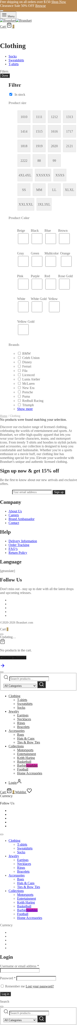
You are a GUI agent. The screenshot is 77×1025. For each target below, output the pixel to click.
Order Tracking (19, 545)
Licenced (28, 375)
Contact (14, 523)
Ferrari (26, 366)
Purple (35, 276)
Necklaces (24, 719)
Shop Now (58, 2)
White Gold (39, 299)
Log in (5, 994)
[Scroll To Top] (2, 667)
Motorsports (25, 750)
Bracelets (23, 727)
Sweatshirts (25, 704)
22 (25, 160)
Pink (20, 276)
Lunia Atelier (31, 379)
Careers (14, 515)
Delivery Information (23, 541)
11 (40, 117)
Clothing (14, 696)
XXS (46, 175)
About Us (15, 511)
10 (25, 117)
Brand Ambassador (21, 519)
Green (35, 253)
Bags (20, 734)
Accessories (17, 731)
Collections (16, 746)
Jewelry (14, 711)
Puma (26, 396)
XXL (29, 204)
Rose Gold (65, 276)
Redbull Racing (32, 401)
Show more (25, 409)
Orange (65, 253)
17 (71, 131)
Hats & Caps (25, 738)
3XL (47, 204)
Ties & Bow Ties (28, 742)
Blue (47, 230)
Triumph (28, 405)
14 (25, 131)
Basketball (24, 761)
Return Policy (18, 552)
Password (8, 978)
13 (71, 117)
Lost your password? (40, 986)
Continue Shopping (13, 657)
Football (22, 769)
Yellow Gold (25, 321)
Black (35, 230)
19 (41, 146)
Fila (24, 370)
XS (62, 175)
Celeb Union (31, 358)
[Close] (1, 10)
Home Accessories (29, 773)
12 (56, 117)
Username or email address (19, 966)
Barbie (27, 765)
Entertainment (26, 754)
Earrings (22, 715)
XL (72, 190)
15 (41, 131)
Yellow (53, 299)
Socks (21, 707)
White (21, 299)
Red (47, 276)
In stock (20, 94)
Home (3, 416)
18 (25, 146)
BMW (26, 353)
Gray (20, 253)
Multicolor (51, 253)
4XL (28, 175)
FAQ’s (13, 549)
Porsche (27, 392)
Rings (21, 723)
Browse (40, 6)
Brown (63, 230)
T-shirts (22, 700)
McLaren (28, 383)
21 (71, 146)
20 (56, 146)
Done (5, 75)
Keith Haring (26, 758)
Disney (27, 362)
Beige (21, 230)
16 (56, 131)
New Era (28, 388)
